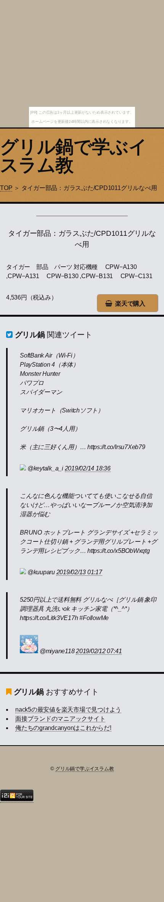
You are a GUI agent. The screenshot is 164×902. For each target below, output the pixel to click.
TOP (6, 188)
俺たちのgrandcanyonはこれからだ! (63, 728)
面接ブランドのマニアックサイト (60, 718)
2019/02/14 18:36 (88, 468)
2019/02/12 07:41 (99, 651)
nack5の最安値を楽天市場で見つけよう (68, 709)
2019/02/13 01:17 (79, 572)
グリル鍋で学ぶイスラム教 (73, 156)
